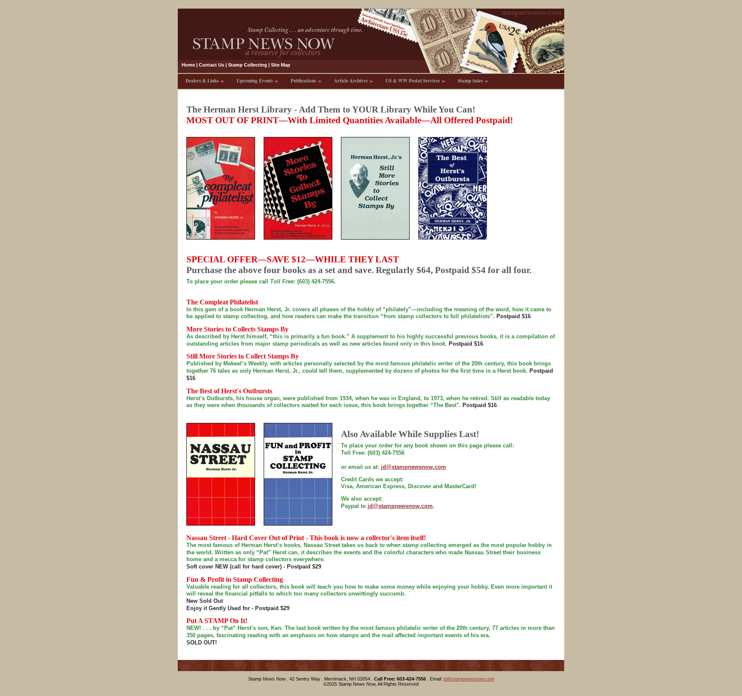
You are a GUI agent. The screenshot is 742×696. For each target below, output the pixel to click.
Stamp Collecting (247, 64)
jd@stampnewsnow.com (400, 506)
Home (188, 64)
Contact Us (211, 64)
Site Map (280, 64)
